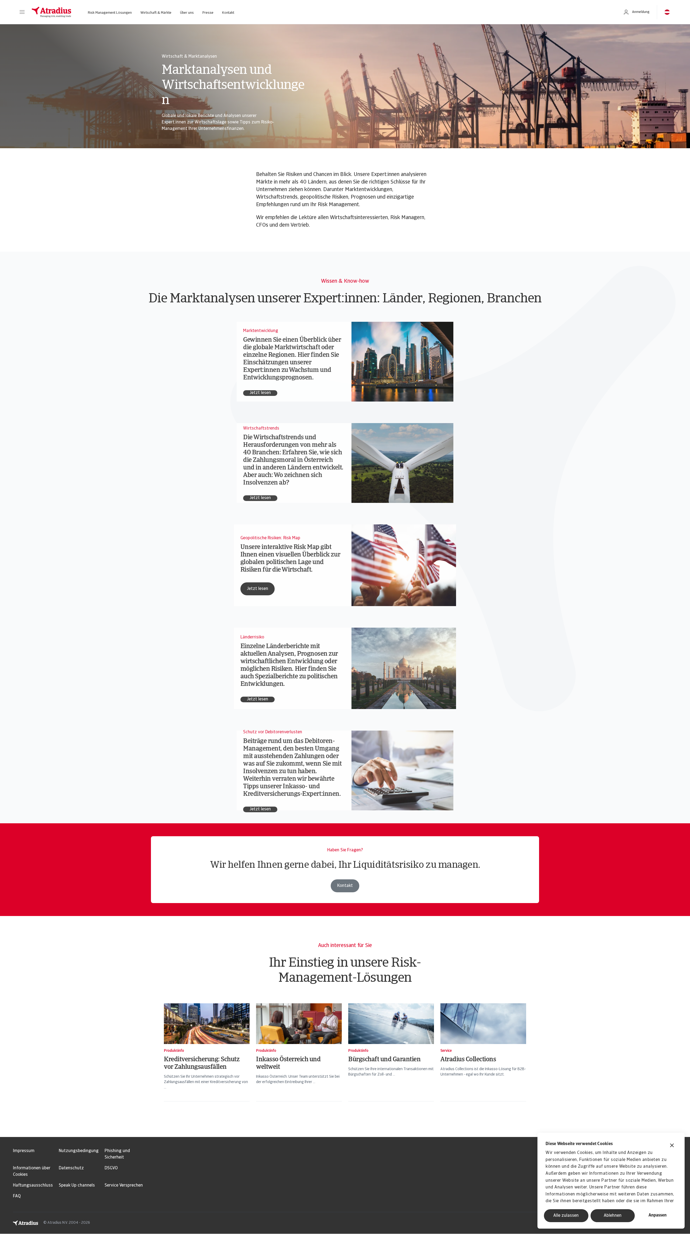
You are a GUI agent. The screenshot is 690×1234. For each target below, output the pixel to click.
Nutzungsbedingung (79, 1151)
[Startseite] (51, 12)
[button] (22, 12)
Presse (207, 13)
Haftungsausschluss (33, 1185)
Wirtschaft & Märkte (155, 13)
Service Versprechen (124, 1185)
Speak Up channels (77, 1185)
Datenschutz (71, 1168)
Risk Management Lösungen (110, 13)
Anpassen (657, 1215)
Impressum (23, 1151)
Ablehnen (613, 1216)
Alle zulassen (566, 1216)
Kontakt (228, 13)
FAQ (17, 1196)
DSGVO (111, 1168)
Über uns (187, 13)
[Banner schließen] (672, 1146)
